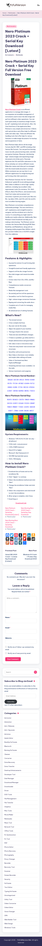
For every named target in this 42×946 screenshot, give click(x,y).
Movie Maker (8, 815)
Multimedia (11, 26)
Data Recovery (9, 762)
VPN (5, 915)
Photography (9, 855)
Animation (8, 722)
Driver (6, 790)
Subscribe (10, 702)
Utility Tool (8, 899)
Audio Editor (8, 738)
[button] (35, 672)
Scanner (7, 871)
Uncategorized (9, 895)
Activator (7, 718)
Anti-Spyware (9, 730)
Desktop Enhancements (12, 770)
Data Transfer (9, 766)
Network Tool (9, 827)
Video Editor (8, 907)
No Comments (9, 55)
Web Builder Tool (10, 920)
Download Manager (11, 782)
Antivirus (7, 734)
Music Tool (8, 823)
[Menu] (38, 5)
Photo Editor (8, 847)
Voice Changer (9, 911)
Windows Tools (9, 928)
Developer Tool (9, 774)
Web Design (8, 924)
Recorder (7, 863)
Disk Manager (9, 778)
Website (8, 638)
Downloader (8, 787)
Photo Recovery (10, 851)
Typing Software (10, 891)
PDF (5, 843)
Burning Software (10, 750)
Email (7, 628)
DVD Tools (8, 794)
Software (7, 883)
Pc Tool (7, 839)
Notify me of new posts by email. (19, 653)
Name (8, 617)
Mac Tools (8, 811)
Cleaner (7, 754)
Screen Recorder (10, 875)
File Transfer (8, 803)
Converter (8, 758)
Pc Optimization (10, 835)
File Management (10, 799)
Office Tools (8, 831)
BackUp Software (10, 742)
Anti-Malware (9, 726)
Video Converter (10, 903)
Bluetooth (7, 746)
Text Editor (8, 887)
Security (7, 879)
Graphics (7, 807)
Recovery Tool (9, 867)
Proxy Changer (9, 859)
